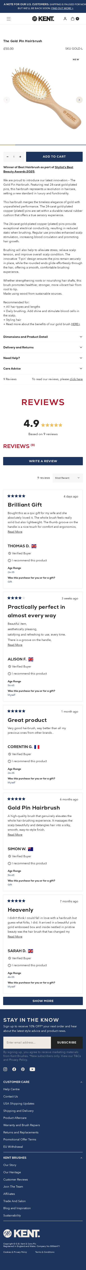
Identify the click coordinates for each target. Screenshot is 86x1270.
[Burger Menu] (9, 18)
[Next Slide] (79, 100)
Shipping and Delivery (18, 1111)
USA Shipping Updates (18, 1104)
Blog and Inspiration (17, 1208)
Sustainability (12, 1215)
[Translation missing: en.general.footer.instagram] (5, 1069)
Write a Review (51, 462)
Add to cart (54, 156)
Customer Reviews (15, 1180)
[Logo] (43, 18)
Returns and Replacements (20, 1132)
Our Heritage (12, 1172)
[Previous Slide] (6, 100)
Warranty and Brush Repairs (21, 1125)
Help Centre (11, 1089)
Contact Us (10, 1097)
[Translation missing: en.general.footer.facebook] (14, 1069)
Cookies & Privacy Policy (15, 1252)
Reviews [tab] (19, 447)
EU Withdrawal (13, 1147)
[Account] (65, 18)
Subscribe (66, 1042)
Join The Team (13, 1187)
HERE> (75, 324)
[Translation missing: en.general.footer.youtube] (32, 1069)
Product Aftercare (15, 1118)
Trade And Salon (14, 1201)
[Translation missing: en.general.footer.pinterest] (23, 1069)
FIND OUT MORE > (62, 8)
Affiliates (9, 1194)
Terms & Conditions (44, 1252)
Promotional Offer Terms (19, 1139)
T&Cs (77, 1056)
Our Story (9, 1165)
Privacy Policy (18, 1060)
